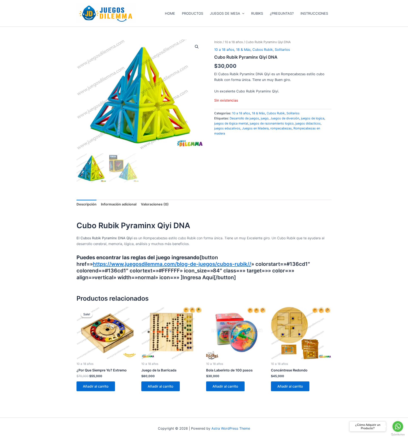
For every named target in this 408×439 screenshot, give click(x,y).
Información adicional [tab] (118, 204)
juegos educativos (227, 128)
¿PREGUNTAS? (282, 13)
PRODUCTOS (192, 13)
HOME (170, 13)
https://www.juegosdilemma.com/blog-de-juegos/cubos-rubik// (172, 264)
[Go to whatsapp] (397, 426)
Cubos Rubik (262, 49)
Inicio (218, 42)
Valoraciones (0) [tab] (155, 204)
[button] (242, 13)
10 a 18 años (234, 42)
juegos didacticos (308, 123)
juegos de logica (312, 118)
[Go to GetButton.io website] (398, 434)
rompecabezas (281, 128)
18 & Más (243, 49)
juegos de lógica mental (231, 123)
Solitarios (282, 49)
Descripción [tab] (86, 204)
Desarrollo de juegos (244, 118)
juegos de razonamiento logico (272, 123)
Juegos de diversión (284, 118)
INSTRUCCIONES (314, 13)
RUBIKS (257, 13)
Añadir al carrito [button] (96, 386)
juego (265, 118)
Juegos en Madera (255, 128)
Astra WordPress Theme (230, 428)
